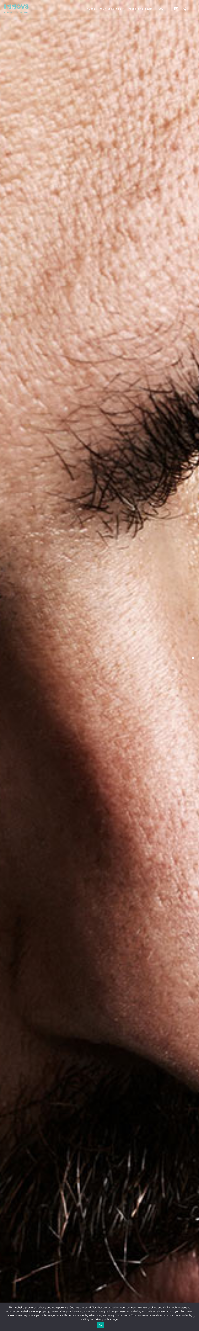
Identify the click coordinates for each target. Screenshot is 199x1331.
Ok (100, 1325)
